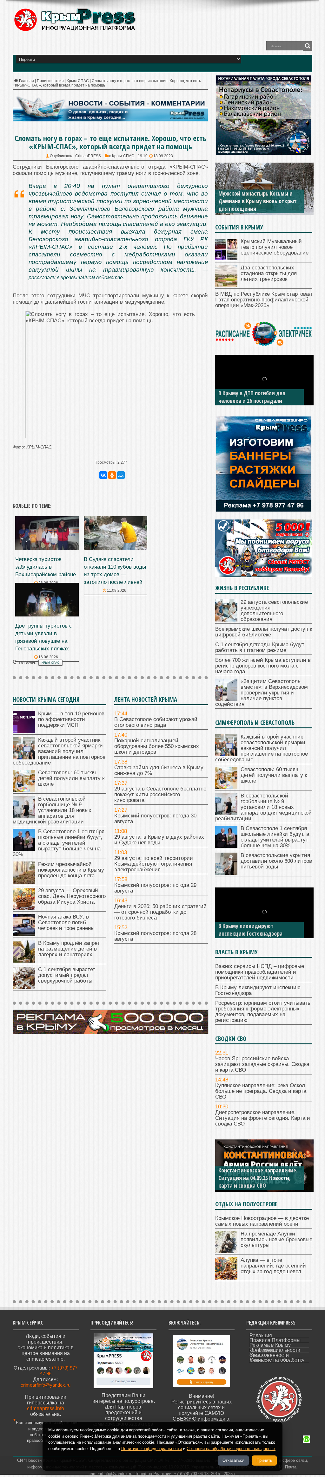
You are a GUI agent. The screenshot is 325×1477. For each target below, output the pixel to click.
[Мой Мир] (121, 475)
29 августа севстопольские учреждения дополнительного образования (274, 610)
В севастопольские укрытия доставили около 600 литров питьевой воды (276, 861)
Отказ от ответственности (269, 1355)
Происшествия (50, 81)
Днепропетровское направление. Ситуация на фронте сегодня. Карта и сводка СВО (262, 1118)
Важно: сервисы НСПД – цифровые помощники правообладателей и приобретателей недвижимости (259, 972)
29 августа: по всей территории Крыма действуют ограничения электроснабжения (153, 864)
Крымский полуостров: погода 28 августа (155, 936)
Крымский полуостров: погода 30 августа (155, 818)
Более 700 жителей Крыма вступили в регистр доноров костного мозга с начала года (263, 665)
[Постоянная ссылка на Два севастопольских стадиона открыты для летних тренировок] (226, 285)
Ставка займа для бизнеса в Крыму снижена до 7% (158, 770)
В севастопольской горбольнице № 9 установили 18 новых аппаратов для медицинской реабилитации (52, 810)
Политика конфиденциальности (274, 1350)
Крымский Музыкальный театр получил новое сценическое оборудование (274, 247)
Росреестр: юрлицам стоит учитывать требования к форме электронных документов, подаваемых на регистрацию (262, 1011)
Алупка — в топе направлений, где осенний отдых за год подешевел (273, 1265)
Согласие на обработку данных (276, 1360)
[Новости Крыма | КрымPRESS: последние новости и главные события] (74, 30)
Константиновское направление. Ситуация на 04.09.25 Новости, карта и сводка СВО (257, 1177)
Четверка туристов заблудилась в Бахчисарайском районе (45, 566)
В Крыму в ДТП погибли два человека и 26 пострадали (251, 396)
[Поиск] (307, 46)
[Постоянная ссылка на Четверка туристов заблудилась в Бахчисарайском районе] (47, 548)
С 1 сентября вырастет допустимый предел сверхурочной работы (66, 975)
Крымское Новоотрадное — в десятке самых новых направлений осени (262, 1221)
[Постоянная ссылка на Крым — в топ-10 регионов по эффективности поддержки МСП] (24, 731)
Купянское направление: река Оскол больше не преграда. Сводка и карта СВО (260, 1091)
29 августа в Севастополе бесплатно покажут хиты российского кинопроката (160, 794)
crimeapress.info (45, 1408)
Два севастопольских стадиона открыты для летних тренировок (269, 273)
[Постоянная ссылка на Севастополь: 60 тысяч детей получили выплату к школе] (24, 790)
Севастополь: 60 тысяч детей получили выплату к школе (71, 778)
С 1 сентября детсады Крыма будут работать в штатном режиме (259, 647)
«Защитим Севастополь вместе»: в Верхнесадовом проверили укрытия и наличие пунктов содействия (261, 692)
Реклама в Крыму (270, 1345)
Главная (26, 81)
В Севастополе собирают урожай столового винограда (155, 722)
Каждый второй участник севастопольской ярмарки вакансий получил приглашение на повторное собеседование (59, 751)
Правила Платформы (275, 1340)
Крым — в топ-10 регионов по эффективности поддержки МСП (71, 719)
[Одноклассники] (112, 475)
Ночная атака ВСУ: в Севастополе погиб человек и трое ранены (66, 922)
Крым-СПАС (78, 81)
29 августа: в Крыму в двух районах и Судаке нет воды (159, 840)
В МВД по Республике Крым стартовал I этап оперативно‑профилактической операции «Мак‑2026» (263, 299)
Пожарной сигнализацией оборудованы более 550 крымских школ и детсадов (156, 746)
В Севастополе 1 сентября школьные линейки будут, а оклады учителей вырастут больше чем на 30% (58, 843)
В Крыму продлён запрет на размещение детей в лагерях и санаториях (69, 949)
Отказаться (233, 1460)
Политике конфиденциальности (151, 1448)
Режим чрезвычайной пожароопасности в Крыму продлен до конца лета (71, 870)
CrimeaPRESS (88, 156)
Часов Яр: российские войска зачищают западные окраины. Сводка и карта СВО (262, 1064)
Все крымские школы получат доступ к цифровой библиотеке (263, 632)
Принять (264, 1460)
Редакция (260, 1335)
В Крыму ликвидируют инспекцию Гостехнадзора (250, 929)
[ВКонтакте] (103, 475)
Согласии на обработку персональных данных (231, 1448)
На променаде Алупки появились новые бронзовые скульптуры (276, 1239)
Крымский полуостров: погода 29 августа (155, 888)
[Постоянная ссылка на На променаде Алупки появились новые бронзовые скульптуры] (226, 1251)
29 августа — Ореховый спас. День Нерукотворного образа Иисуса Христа (72, 896)
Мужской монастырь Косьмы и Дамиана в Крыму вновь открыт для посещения (257, 201)
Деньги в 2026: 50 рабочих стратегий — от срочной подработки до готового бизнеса (160, 912)
